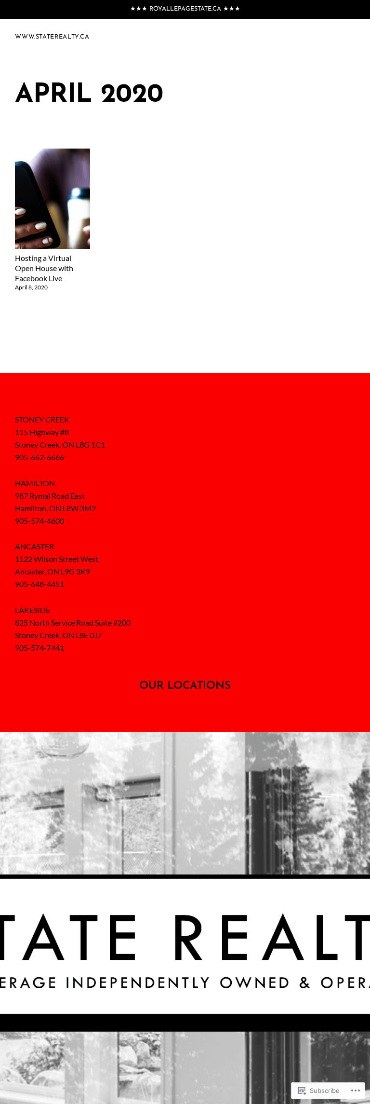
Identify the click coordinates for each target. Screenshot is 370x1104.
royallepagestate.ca (185, 9)
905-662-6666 (39, 457)
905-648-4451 (39, 583)
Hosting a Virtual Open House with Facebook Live (44, 268)
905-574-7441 (39, 647)
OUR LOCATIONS (184, 686)
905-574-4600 (39, 520)
